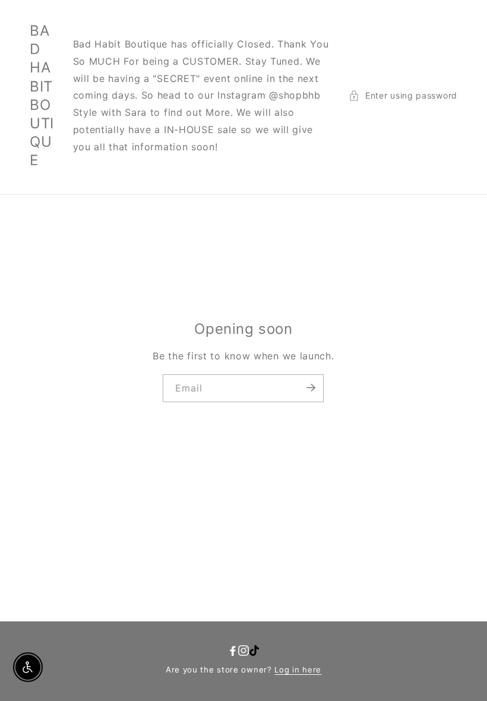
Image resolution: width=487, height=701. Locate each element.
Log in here (297, 669)
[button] (403, 95)
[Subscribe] (311, 387)
